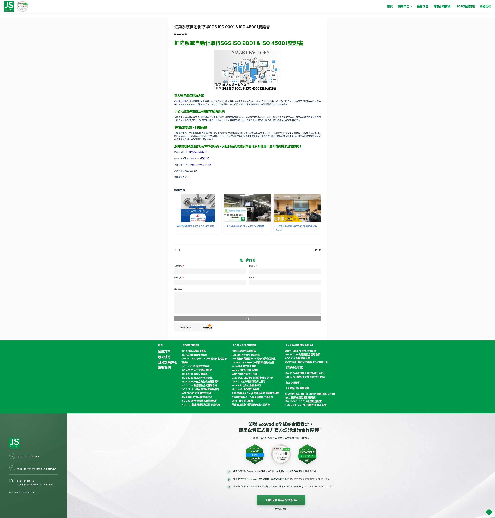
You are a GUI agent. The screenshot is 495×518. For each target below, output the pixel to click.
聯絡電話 (178, 277)
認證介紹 (203, 152)
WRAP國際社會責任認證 (245, 374)
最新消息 (422, 6)
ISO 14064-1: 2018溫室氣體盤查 (303, 401)
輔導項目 (403, 6)
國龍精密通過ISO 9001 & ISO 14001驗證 (195, 226)
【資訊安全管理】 (294, 367)
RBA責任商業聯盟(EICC (244, 358)
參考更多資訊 (281, 508)
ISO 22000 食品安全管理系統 (197, 377)
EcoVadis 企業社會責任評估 (246, 385)
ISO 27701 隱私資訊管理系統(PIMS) (305, 376)
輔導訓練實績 (442, 6)
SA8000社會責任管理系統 (246, 355)
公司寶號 (178, 266)
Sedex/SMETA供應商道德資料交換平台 (252, 377)
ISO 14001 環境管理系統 (194, 355)
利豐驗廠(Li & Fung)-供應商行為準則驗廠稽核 (255, 393)
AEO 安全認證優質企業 (297, 358)
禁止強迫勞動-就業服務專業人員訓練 (251, 404)
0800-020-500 (31, 456)
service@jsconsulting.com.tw (198, 165)
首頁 (390, 6)
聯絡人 (252, 266)
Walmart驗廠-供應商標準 (245, 370)
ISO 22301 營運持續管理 (195, 374)
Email (251, 277)
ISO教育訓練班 (465, 6)
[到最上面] (489, 512)
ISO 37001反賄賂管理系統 (195, 366)
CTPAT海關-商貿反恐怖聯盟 (300, 350)
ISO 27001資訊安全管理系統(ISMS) (305, 373)
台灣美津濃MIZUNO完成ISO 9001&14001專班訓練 (296, 228)
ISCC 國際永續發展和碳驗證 (300, 397)
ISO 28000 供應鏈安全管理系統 (302, 354)
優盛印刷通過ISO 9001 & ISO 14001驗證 (245, 226)
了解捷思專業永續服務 (281, 500)
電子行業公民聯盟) (267, 358)
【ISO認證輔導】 (191, 345)
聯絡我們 (485, 6)
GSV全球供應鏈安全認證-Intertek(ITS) (307, 361)
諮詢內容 (178, 289)
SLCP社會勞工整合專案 (244, 366)
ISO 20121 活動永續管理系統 (197, 397)
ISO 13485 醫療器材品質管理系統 (199, 385)
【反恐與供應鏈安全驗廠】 (299, 345)
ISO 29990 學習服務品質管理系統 (199, 400)
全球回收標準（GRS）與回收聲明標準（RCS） (310, 394)
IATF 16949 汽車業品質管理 (196, 393)
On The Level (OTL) (242, 362)
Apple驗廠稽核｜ (241, 397)
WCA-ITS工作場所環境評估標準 (249, 381)
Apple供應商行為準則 (261, 397)
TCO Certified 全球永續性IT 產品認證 (306, 405)
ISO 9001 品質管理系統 (194, 351)
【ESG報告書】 (293, 382)
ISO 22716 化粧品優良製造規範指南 (200, 389)
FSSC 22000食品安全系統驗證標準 (200, 381)
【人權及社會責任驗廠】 (245, 345)
